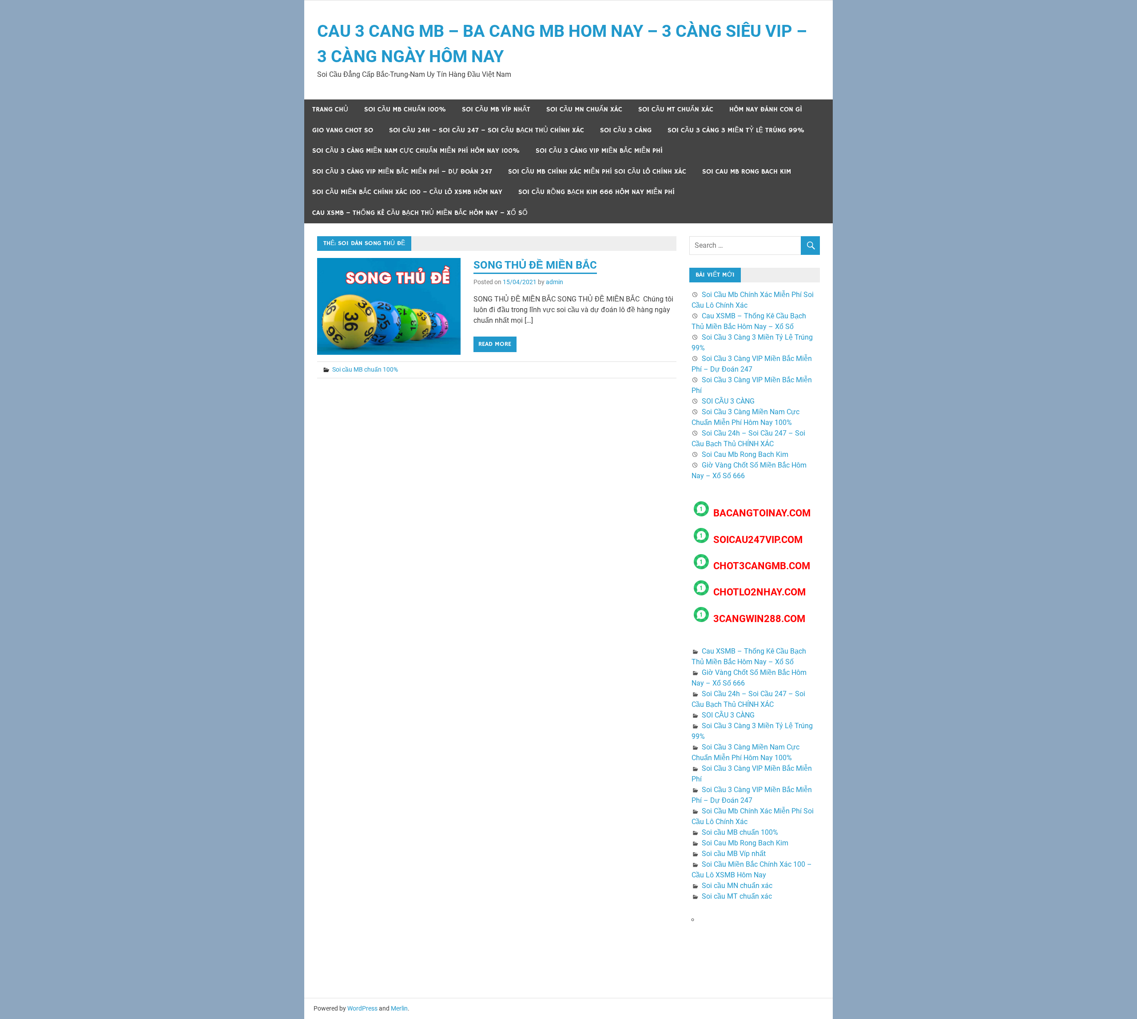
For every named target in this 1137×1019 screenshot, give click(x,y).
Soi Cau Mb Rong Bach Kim (746, 171)
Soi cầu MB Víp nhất (496, 109)
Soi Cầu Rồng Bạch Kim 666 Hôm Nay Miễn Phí (596, 192)
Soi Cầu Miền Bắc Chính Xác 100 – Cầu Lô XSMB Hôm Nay (407, 192)
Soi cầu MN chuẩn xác (584, 109)
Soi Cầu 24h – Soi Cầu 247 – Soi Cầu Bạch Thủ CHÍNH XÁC (486, 130)
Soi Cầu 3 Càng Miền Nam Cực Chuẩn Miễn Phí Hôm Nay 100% (416, 151)
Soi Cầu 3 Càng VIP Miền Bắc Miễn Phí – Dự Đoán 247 (402, 171)
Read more (494, 344)
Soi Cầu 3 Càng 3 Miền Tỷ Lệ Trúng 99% (736, 130)
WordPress (362, 1008)
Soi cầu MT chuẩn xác (675, 109)
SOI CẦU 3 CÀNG (626, 130)
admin (554, 281)
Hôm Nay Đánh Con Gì (765, 109)
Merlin (399, 1008)
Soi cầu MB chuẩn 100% (405, 109)
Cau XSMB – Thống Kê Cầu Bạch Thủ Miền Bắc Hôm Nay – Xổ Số (420, 213)
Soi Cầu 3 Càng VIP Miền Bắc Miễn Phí (599, 151)
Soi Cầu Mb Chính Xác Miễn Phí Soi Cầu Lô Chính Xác (597, 171)
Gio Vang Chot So (342, 130)
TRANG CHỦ (330, 109)
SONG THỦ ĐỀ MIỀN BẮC (535, 265)
